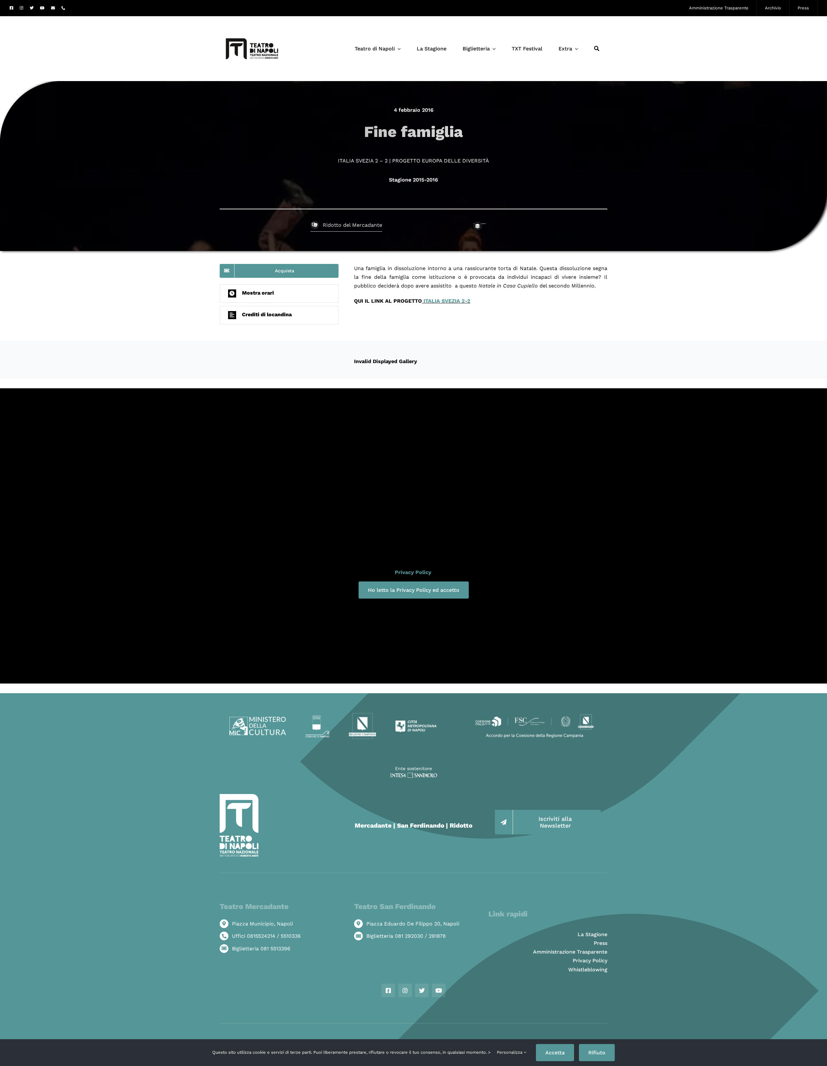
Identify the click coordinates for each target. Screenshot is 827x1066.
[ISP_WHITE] (413, 775)
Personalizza (510, 1052)
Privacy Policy (413, 572)
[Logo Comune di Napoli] (317, 717)
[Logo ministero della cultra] (257, 719)
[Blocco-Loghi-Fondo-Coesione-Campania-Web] (534, 715)
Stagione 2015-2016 (413, 180)
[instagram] (21, 8)
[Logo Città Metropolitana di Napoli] (415, 722)
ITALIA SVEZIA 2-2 (446, 301)
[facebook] (11, 8)
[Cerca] (596, 49)
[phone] (63, 8)
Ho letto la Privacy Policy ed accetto (413, 590)
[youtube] (42, 8)
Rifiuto (596, 1053)
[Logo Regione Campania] (362, 715)
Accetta (555, 1053)
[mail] (53, 8)
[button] (279, 293)
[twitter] (32, 8)
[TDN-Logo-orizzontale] (252, 19)
